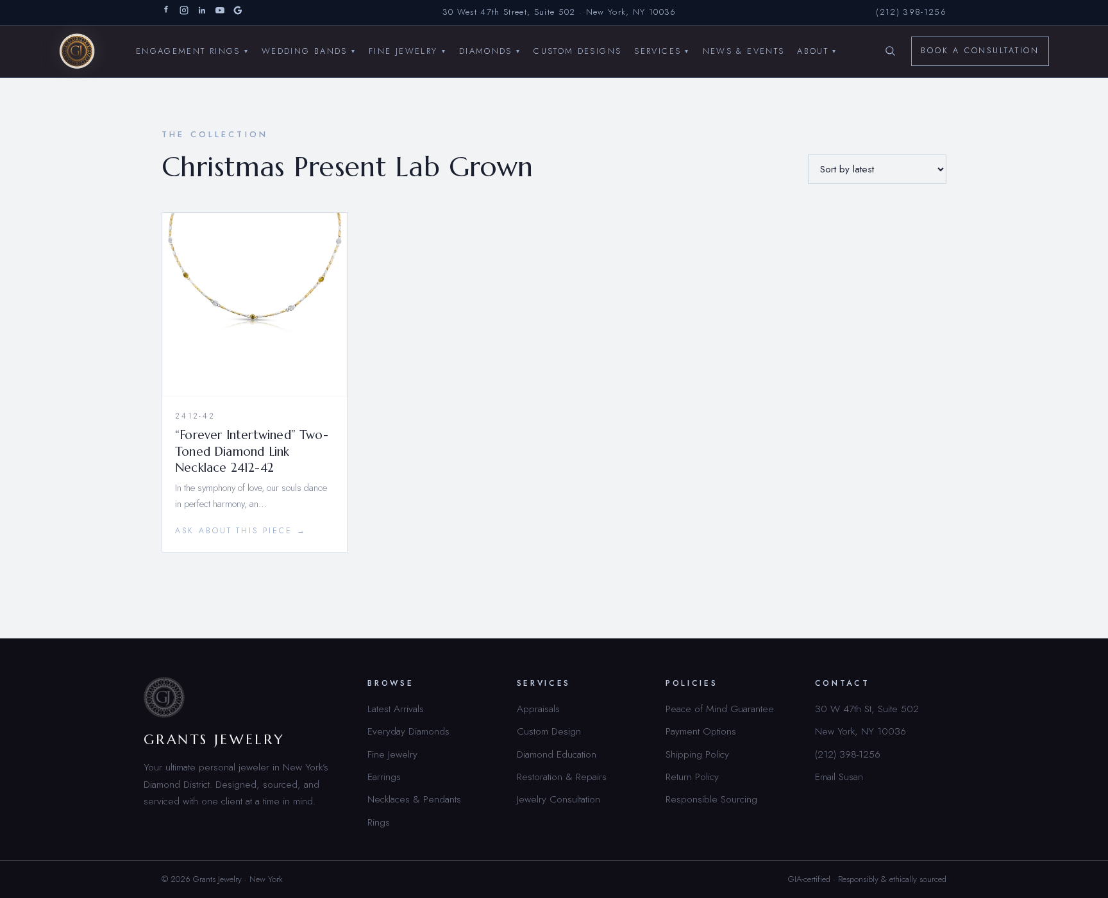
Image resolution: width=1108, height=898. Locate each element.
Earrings (384, 776)
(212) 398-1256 (911, 12)
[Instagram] (184, 12)
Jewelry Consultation (558, 799)
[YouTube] (219, 12)
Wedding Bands (309, 50)
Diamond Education (556, 754)
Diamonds (490, 50)
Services (661, 50)
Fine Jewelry (407, 50)
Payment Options (701, 731)
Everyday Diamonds (408, 731)
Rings (378, 822)
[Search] (890, 51)
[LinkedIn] (201, 12)
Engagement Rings (192, 50)
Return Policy (692, 776)
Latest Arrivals (395, 708)
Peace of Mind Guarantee (720, 708)
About (817, 50)
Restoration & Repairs (562, 776)
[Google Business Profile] (237, 12)
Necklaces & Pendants (414, 799)
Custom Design (549, 731)
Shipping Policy (697, 754)
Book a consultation (980, 50)
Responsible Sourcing (711, 799)
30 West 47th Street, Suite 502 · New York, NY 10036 (559, 12)
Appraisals (538, 708)
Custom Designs (577, 50)
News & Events (744, 50)
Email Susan (839, 776)
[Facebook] (166, 12)
